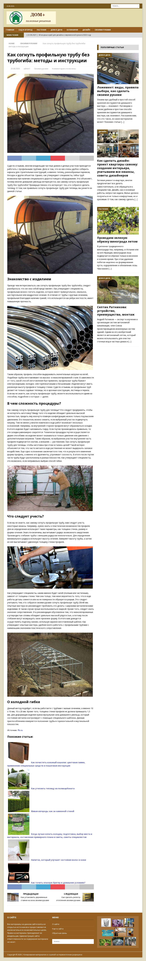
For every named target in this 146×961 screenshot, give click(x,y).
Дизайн (86, 30)
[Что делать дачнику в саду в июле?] (105, 942)
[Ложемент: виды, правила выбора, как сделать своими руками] (118, 68)
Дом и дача (56, 30)
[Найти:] (125, 5)
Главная (10, 30)
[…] (122, 122)
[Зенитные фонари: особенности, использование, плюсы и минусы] (117, 941)
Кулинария (72, 30)
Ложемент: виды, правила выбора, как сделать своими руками (118, 91)
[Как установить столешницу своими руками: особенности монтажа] (120, 932)
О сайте (55, 924)
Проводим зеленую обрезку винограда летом (117, 239)
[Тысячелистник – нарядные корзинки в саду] (117, 923)
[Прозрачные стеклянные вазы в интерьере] (129, 922)
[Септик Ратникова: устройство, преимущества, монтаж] (118, 290)
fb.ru (20, 730)
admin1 (27, 68)
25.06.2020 (15, 68)
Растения (41, 30)
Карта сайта (57, 928)
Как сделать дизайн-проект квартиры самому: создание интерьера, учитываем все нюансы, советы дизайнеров (117, 168)
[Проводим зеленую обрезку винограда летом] (118, 221)
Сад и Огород (25, 30)
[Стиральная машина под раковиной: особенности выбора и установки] (106, 922)
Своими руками (103, 30)
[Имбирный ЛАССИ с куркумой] (130, 932)
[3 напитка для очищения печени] (107, 933)
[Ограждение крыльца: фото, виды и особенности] (130, 941)
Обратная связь (59, 933)
